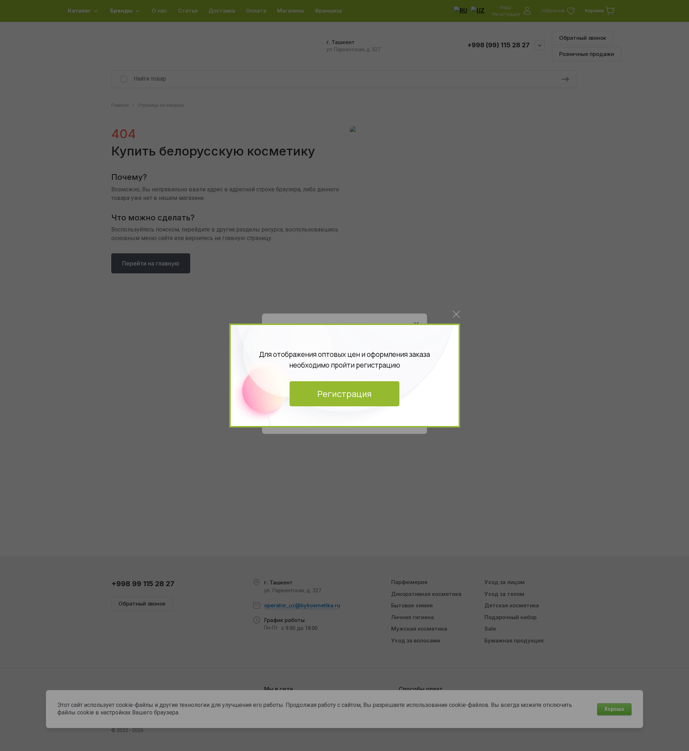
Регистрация (344, 394)
